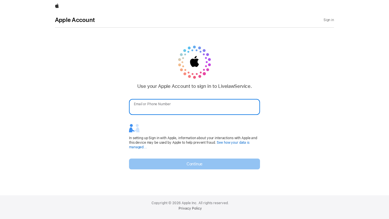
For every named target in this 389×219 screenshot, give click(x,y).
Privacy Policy (190, 208)
